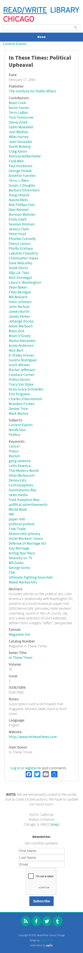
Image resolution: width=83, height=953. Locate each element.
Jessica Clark (19, 229)
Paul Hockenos (20, 166)
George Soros (19, 567)
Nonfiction (17, 430)
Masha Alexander (22, 340)
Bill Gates (16, 563)
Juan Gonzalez (20, 141)
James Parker (19, 316)
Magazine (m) (19, 634)
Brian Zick (16, 331)
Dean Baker (18, 287)
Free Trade (17, 529)
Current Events (15, 44)
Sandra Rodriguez (23, 360)
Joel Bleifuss (18, 132)
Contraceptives (21, 485)
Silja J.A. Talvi (19, 272)
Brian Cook (17, 103)
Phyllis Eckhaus (21, 248)
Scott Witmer (19, 365)
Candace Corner (21, 374)
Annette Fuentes (22, 175)
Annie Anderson (21, 345)
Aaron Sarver (19, 107)
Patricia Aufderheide (25, 156)
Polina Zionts (19, 379)
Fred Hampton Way (24, 499)
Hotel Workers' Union (26, 538)
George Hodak (20, 171)
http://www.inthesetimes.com (33, 737)
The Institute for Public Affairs (32, 91)
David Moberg (19, 146)
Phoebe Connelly (22, 239)
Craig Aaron (18, 151)
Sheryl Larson (19, 243)
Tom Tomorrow (21, 117)
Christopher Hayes (23, 258)
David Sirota (18, 268)
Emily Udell (17, 219)
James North (19, 311)
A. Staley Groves (21, 355)
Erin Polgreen (19, 394)
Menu (41, 37)
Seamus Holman (22, 224)
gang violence (20, 461)
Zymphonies (46, 940)
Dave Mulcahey (20, 263)
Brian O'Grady (20, 336)
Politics (14, 434)
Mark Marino (18, 413)
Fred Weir (16, 161)
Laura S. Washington (25, 282)
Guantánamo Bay (22, 490)
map (54, 824)
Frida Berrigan (20, 292)
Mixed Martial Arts (23, 582)
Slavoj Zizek (18, 122)
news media (18, 495)
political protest (22, 524)
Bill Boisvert (18, 297)
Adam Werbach (21, 326)
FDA (12, 572)
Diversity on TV (20, 558)
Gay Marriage (19, 548)
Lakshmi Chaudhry (23, 253)
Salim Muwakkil (21, 127)
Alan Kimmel (18, 209)
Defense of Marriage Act (27, 543)
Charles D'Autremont (25, 399)
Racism (14, 456)
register (31, 768)
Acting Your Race (22, 553)
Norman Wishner (22, 214)
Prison (14, 451)
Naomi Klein (18, 200)
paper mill (17, 519)
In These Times (20, 657)
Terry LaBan (18, 112)
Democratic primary (24, 533)
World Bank (18, 509)
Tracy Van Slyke (21, 384)
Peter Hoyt (17, 234)
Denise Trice (18, 408)
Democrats (17, 480)
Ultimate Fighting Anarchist (31, 577)
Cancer (14, 446)
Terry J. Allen (19, 180)
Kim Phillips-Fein (22, 205)
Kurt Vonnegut (20, 277)
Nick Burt (16, 350)
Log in (15, 768)
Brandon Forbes (21, 404)
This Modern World (24, 470)
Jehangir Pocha (21, 321)
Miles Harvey (19, 137)
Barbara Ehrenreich (24, 190)
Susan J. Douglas (22, 185)
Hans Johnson (20, 302)
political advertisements (28, 504)
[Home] (41, 21)
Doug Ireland (19, 195)
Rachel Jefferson (22, 370)
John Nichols (19, 306)
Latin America (19, 465)
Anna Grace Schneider (26, 389)
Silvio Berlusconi (21, 475)
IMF (11, 514)
